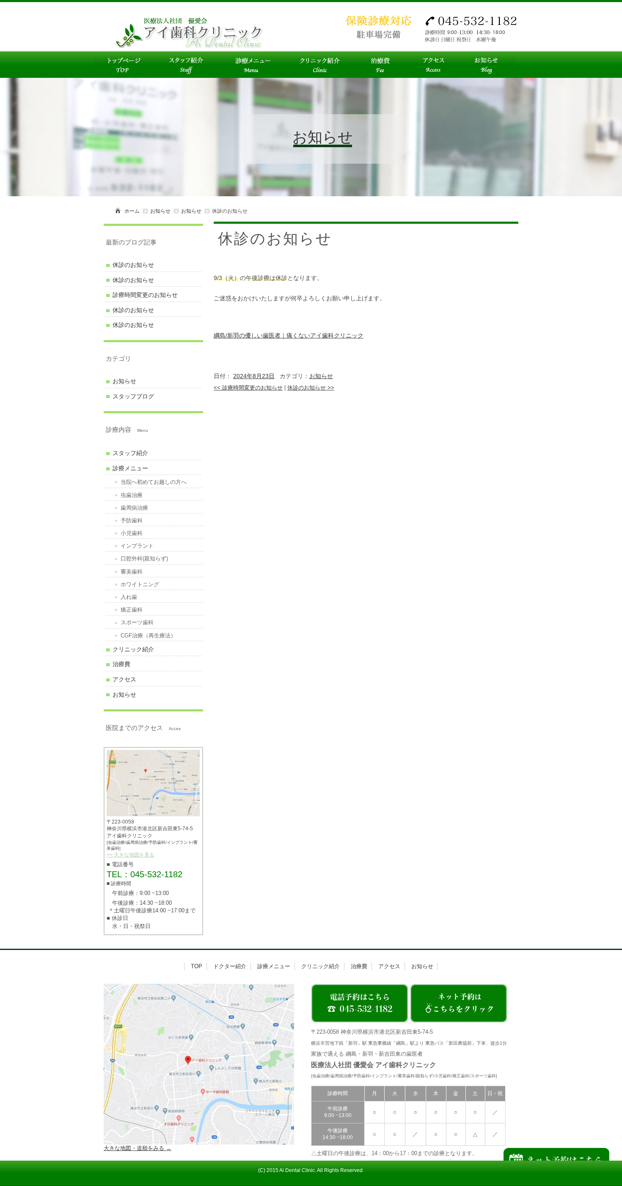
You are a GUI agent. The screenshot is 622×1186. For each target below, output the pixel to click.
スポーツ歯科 (137, 622)
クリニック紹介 (133, 649)
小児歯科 (132, 533)
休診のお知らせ (310, 387)
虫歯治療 (132, 495)
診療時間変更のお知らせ (248, 387)
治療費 (121, 664)
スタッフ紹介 (130, 453)
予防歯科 (132, 520)
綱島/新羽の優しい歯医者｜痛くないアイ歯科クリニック (288, 335)
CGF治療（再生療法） (148, 635)
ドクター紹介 (229, 966)
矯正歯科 (132, 610)
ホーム (132, 211)
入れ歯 (129, 597)
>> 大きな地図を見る (130, 855)
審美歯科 (132, 571)
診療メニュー (130, 468)
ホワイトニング (140, 584)
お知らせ (160, 211)
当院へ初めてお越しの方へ (154, 482)
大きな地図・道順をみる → (137, 1148)
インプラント (137, 546)
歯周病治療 (134, 508)
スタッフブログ (133, 396)
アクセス (124, 679)
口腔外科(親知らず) (144, 558)
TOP (196, 966)
